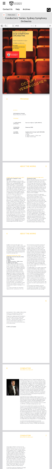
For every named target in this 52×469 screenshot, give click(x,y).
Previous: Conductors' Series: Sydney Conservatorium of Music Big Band (4, 14)
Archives (26, 9)
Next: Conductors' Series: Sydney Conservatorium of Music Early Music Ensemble (19, 14)
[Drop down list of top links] (5, 3)
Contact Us (7, 9)
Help (18, 9)
